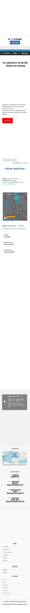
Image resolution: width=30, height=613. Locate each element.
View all (21, 225)
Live (4, 579)
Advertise (5, 547)
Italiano (5, 572)
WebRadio (6, 590)
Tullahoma (13, 476)
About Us (5, 555)
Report (14, 162)
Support (5, 560)
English (5, 569)
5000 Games (6, 593)
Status (5, 557)
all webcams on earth (9, 160)
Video (4, 582)
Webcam (5, 585)
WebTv (5, 587)
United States (11, 184)
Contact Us (6, 549)
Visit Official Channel (13, 178)
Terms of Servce (7, 552)
